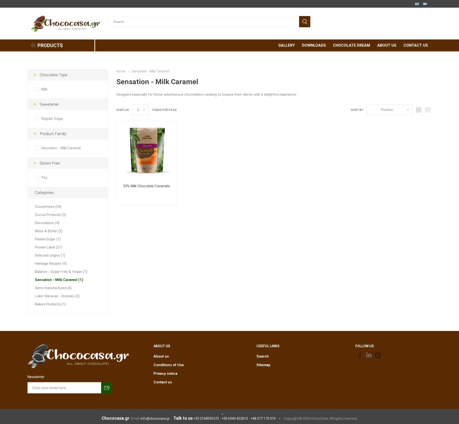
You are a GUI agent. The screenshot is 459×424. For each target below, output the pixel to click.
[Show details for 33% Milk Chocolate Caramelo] (147, 150)
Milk (44, 89)
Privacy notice (165, 373)
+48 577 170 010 (263, 418)
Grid (418, 110)
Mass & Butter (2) (49, 231)
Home (121, 71)
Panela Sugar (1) (48, 239)
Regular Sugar (52, 118)
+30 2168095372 (206, 418)
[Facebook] (360, 355)
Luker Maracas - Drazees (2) (57, 296)
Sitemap (263, 365)
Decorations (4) (47, 223)
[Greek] (425, 4)
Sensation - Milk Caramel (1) (59, 280)
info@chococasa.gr (155, 418)
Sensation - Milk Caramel (61, 148)
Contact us (162, 382)
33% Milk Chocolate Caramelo (146, 186)
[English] (417, 4)
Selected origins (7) (50, 255)
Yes (44, 177)
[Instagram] (378, 355)
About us (161, 356)
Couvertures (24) (48, 206)
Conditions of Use (168, 365)
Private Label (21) (48, 247)
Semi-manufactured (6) (53, 288)
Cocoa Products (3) (50, 215)
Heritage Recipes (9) (51, 263)
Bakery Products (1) (50, 304)
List (428, 110)
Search (263, 356)
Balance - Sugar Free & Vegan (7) (61, 272)
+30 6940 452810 (235, 418)
